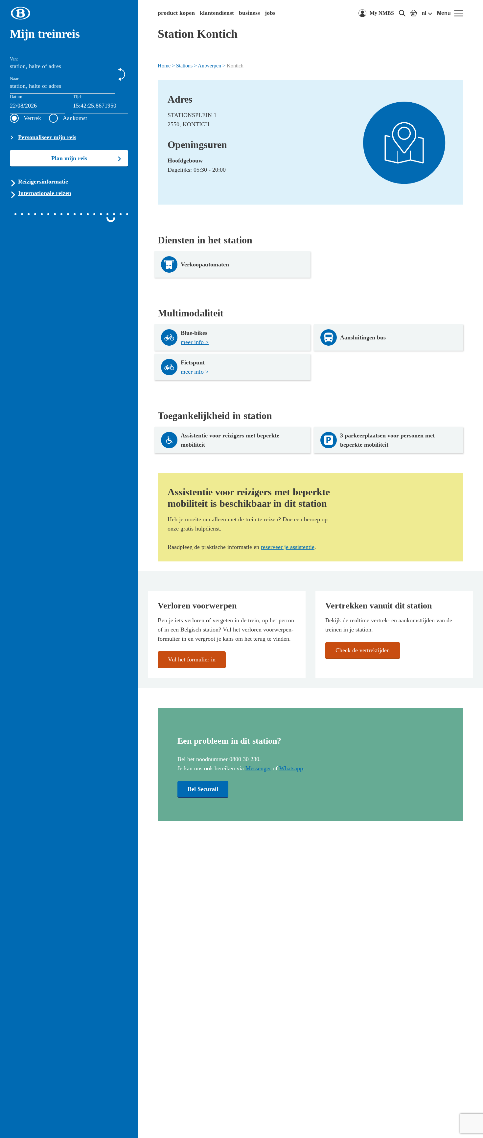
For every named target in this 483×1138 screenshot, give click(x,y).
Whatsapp (291, 768)
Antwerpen (209, 65)
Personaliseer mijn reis (47, 137)
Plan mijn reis (69, 158)
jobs (270, 13)
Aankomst (75, 118)
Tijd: (77, 96)
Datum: (17, 96)
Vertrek (32, 118)
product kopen (176, 13)
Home (164, 65)
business (249, 13)
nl (424, 13)
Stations (184, 65)
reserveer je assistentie (287, 547)
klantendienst (217, 13)
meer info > (195, 342)
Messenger (258, 768)
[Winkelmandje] (413, 13)
